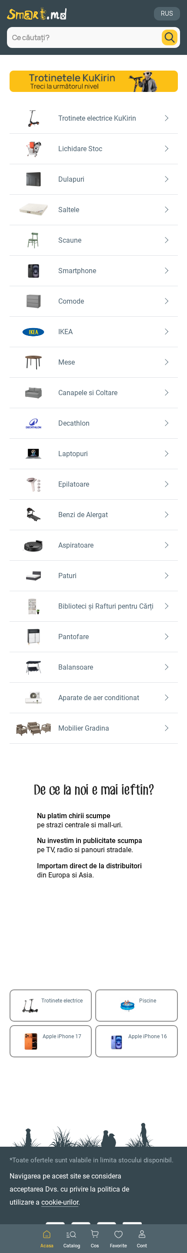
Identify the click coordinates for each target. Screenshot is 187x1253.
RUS (167, 13)
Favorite (118, 1245)
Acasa (46, 1245)
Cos (95, 1245)
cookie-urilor (59, 1202)
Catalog (71, 1245)
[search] (169, 37)
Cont (142, 1245)
